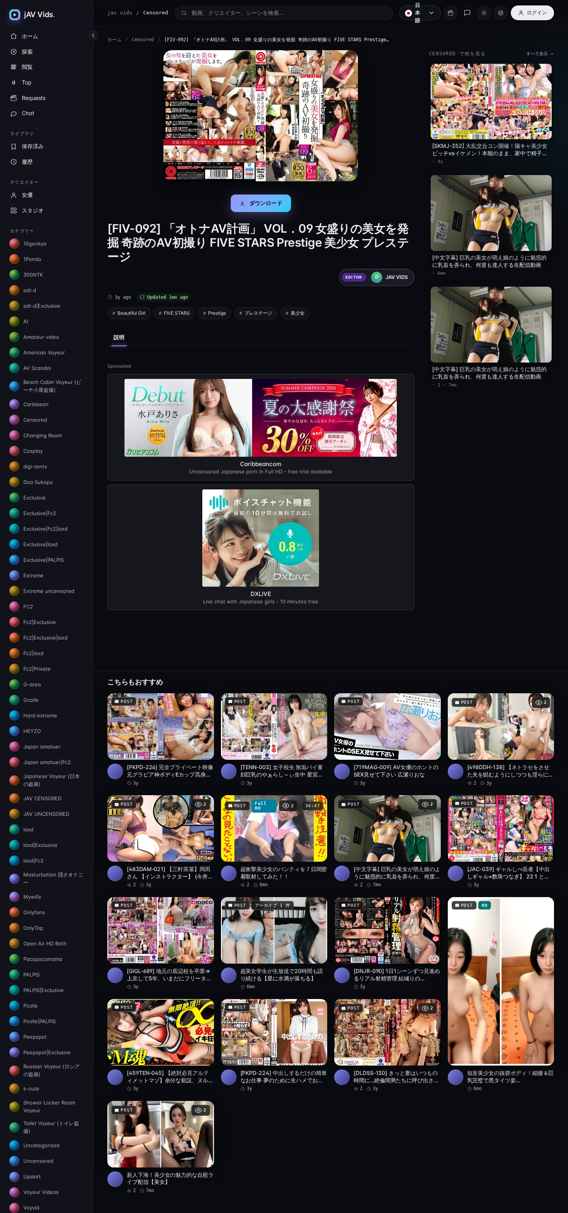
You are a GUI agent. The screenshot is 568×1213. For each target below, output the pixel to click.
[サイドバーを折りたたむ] (93, 35)
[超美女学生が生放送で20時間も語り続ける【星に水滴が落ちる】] (274, 943)
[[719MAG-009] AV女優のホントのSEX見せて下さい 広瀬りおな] (387, 740)
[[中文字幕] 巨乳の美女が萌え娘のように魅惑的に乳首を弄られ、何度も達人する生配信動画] (387, 842)
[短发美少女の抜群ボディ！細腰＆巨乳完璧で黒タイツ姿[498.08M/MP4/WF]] (501, 994)
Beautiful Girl (131, 313)
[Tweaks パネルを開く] (501, 12)
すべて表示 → (539, 53)
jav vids (119, 13)
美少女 (298, 313)
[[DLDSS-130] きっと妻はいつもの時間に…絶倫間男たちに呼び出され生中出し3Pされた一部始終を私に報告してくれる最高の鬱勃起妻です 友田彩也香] (387, 1045)
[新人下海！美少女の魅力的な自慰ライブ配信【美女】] (160, 1147)
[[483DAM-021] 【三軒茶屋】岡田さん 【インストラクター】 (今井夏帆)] (160, 842)
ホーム (114, 39)
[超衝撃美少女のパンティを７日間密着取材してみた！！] (274, 842)
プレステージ (258, 313)
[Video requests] (450, 12)
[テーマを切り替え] (484, 12)
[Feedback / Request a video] (467, 12)
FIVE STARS (177, 313)
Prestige (217, 313)
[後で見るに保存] (204, 702)
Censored (143, 39)
